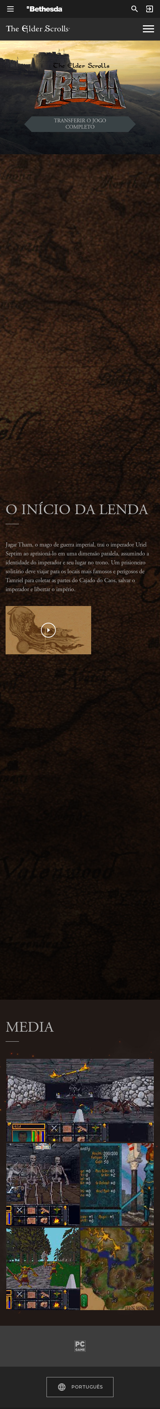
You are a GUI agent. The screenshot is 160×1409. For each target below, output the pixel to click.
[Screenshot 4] (117, 1184)
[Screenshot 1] (80, 1100)
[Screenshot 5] (117, 1269)
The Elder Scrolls (38, 29)
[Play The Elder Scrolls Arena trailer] (48, 630)
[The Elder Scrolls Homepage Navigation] (148, 29)
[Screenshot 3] (43, 1269)
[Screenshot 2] (43, 1184)
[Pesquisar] (134, 8)
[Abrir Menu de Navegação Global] (10, 8)
